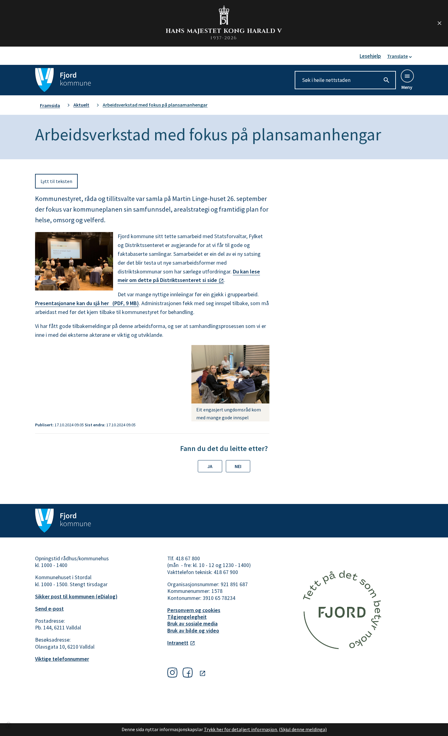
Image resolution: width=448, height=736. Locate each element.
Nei (238, 466)
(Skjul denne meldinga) (303, 729)
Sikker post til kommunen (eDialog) (76, 596)
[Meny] (407, 75)
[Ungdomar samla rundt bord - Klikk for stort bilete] (230, 374)
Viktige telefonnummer (62, 659)
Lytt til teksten (56, 181)
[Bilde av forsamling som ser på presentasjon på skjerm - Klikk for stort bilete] (74, 261)
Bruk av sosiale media (192, 623)
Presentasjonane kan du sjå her (87, 303)
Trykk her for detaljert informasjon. (241, 729)
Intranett (177, 642)
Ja (209, 466)
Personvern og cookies (193, 610)
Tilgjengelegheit (187, 617)
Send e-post (49, 608)
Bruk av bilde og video (193, 630)
